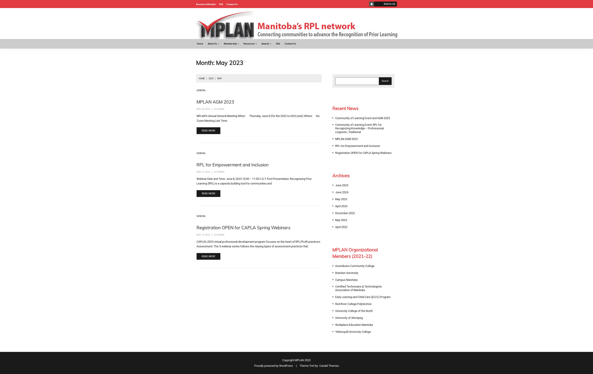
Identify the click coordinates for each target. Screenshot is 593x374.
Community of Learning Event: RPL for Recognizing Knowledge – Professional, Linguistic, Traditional (359, 128)
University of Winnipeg (349, 317)
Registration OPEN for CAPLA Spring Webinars (243, 227)
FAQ (221, 4)
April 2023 (341, 206)
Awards (265, 43)
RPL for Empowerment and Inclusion (233, 164)
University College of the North (354, 311)
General (201, 90)
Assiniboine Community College (354, 266)
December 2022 (345, 213)
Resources (249, 43)
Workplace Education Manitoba (354, 324)
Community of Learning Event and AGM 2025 (362, 118)
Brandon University (346, 273)
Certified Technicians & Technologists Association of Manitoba (358, 288)
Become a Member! (206, 4)
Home (200, 43)
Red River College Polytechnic (353, 304)
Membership (230, 43)
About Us (212, 43)
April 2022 (341, 227)
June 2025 (341, 185)
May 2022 (341, 220)
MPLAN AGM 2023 (215, 102)
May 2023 (341, 199)
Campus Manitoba (346, 279)
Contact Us (232, 4)
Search (385, 81)
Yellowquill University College (353, 331)
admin (221, 109)
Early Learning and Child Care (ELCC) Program (363, 297)
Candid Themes (329, 365)
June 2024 (341, 192)
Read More (208, 130)
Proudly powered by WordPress (274, 365)
